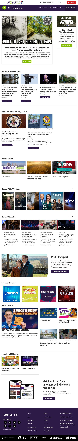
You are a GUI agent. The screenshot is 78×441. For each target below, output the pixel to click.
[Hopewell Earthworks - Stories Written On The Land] (39, 167)
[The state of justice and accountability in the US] (14, 121)
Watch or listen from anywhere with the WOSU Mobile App (56, 384)
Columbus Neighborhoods (46, 232)
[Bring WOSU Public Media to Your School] (67, 313)
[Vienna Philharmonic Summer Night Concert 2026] (30, 225)
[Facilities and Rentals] (29, 361)
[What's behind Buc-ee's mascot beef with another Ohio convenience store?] (40, 121)
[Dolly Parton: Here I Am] (11, 225)
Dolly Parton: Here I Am (9, 232)
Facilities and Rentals (28, 369)
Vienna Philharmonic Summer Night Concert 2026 (29, 237)
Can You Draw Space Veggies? (15, 330)
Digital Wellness (64, 343)
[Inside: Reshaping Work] (64, 167)
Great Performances (26, 232)
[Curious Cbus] (14, 167)
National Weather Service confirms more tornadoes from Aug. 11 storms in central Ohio (67, 90)
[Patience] (8, 201)
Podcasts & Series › (9, 283)
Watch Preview (67, 45)
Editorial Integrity (48, 417)
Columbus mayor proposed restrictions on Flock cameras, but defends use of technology (29, 91)
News (29, 417)
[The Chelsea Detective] (57, 201)
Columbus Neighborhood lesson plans (48, 344)
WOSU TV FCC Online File (66, 420)
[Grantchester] (20, 201)
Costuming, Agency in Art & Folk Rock (66, 236)
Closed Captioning (48, 427)
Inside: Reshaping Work (60, 177)
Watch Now (27, 61)
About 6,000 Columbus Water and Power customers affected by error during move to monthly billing (9, 91)
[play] (4, 8)
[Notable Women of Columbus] (48, 225)
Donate (71, 2)
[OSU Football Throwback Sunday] (66, 21)
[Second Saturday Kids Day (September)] (10, 361)
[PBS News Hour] (45, 201)
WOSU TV (30, 424)
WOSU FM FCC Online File (66, 413)
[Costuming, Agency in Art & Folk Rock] (66, 225)
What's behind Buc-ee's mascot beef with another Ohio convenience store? (40, 135)
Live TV (62, 2)
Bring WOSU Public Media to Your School (67, 321)
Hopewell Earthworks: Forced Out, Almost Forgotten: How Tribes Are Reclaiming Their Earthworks (27, 49)
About (45, 413)
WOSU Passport (59, 257)
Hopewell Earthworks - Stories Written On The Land (37, 178)
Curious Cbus (6, 177)
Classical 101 (31, 420)
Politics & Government (6, 85)
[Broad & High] (33, 201)
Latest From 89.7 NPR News (11, 72)
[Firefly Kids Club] (48, 313)
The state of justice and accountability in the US (10, 133)
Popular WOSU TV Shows (10, 189)
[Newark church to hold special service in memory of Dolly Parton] (48, 79)
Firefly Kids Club (45, 320)
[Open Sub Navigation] (54, 2)
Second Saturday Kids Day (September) (10, 369)
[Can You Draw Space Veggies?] (20, 318)
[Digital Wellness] (67, 334)
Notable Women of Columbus (47, 236)
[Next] (72, 189)
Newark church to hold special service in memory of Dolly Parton (48, 90)
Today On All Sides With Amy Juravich (14, 112)
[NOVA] (69, 201)
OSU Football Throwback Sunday (66, 31)
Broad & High (62, 232)
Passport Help (47, 430)
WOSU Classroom (7, 305)
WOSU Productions (32, 430)
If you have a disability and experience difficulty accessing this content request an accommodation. (67, 425)
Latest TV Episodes (8, 217)
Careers (46, 420)
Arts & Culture (43, 85)
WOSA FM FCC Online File (66, 417)
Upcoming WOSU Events (10, 354)
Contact (46, 424)
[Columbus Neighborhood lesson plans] (48, 334)
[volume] (8, 7)
